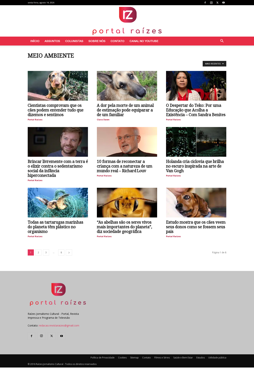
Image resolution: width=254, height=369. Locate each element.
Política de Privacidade (103, 357)
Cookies (122, 357)
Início (34, 41)
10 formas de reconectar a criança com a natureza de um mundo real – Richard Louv (124, 166)
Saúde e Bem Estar (183, 357)
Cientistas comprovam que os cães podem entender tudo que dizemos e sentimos (55, 110)
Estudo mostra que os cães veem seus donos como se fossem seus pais (196, 227)
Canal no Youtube (144, 41)
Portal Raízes (35, 119)
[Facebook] (205, 2)
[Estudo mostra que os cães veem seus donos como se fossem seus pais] (196, 202)
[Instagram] (211, 2)
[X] (217, 2)
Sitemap (134, 357)
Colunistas (74, 41)
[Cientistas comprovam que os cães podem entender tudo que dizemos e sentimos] (58, 86)
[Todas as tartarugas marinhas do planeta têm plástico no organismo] (58, 202)
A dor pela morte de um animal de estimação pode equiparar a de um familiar (125, 110)
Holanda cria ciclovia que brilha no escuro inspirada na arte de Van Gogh (195, 166)
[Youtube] (223, 2)
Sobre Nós (97, 41)
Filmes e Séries (162, 357)
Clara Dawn (103, 119)
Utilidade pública (217, 357)
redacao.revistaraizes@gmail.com (59, 325)
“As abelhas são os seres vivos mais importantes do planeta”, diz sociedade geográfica (124, 227)
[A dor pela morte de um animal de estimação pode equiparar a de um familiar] (127, 86)
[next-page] (69, 252)
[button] (221, 41)
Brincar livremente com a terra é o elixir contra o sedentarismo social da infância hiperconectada (58, 168)
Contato (117, 41)
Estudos (200, 357)
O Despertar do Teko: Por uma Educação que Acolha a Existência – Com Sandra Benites (196, 110)
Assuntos (52, 41)
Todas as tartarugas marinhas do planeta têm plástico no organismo (55, 227)
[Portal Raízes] (127, 21)
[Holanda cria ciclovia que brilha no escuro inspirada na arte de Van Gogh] (196, 142)
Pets (31, 63)
